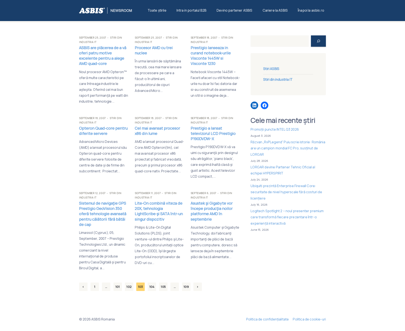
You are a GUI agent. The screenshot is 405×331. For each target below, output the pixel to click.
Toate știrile (157, 10)
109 (186, 287)
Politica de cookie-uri (309, 319)
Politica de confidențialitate (267, 319)
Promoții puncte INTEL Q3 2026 (275, 129)
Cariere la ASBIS (275, 10)
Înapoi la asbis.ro (311, 10)
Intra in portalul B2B (192, 10)
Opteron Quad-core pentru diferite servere (103, 131)
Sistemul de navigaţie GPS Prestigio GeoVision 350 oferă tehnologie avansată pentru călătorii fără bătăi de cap (102, 214)
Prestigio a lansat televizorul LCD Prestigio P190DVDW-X (213, 133)
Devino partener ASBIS (234, 10)
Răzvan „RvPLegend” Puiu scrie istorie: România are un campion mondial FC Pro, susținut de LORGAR (288, 148)
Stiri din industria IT (278, 79)
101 (117, 287)
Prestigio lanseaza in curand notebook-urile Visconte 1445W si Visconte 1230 (211, 55)
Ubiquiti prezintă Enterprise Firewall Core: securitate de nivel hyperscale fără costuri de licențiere (286, 192)
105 (163, 287)
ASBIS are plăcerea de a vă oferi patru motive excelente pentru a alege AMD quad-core (102, 55)
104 (151, 287)
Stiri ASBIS (271, 68)
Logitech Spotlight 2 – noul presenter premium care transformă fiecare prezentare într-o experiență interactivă (287, 217)
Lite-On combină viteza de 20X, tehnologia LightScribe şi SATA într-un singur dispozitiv (159, 211)
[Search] (318, 41)
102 (128, 287)
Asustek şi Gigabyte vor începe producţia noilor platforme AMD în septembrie (212, 211)
